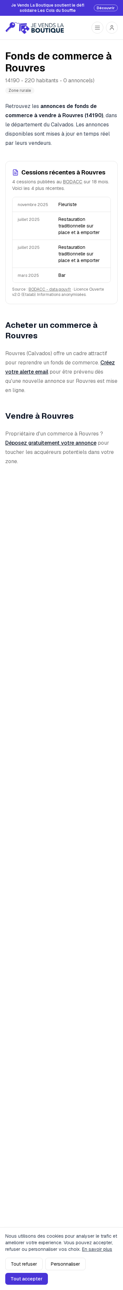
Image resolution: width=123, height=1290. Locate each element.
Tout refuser (24, 1264)
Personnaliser (65, 1264)
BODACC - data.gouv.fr (50, 289)
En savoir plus (97, 1249)
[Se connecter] (112, 28)
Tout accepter (26, 1279)
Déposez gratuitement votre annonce (50, 442)
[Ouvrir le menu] (97, 28)
